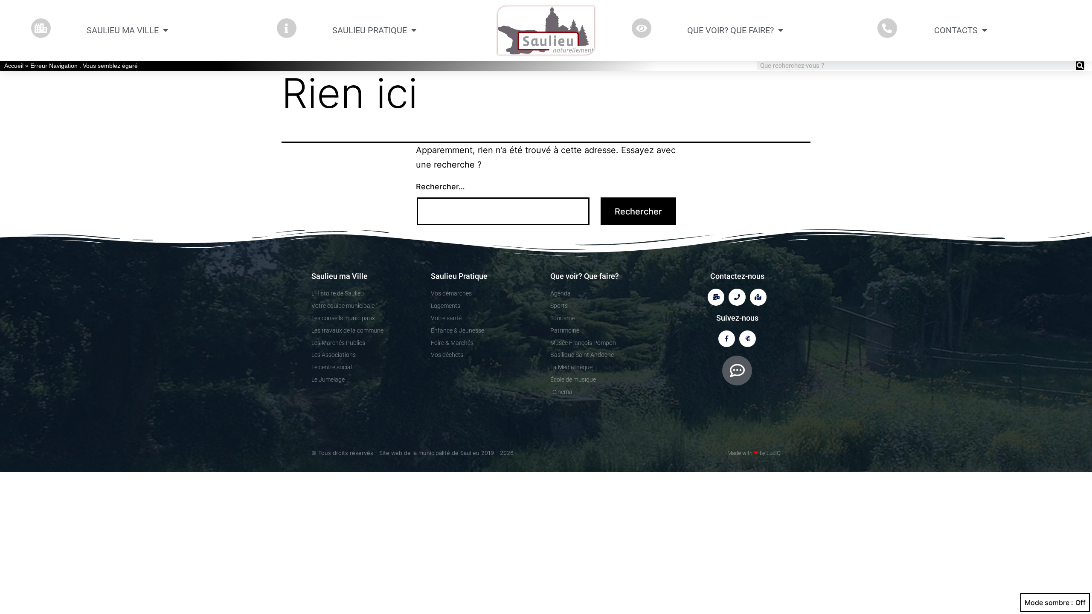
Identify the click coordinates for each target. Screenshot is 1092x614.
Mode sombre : (1049, 602)
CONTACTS (956, 30)
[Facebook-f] (726, 338)
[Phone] (737, 297)
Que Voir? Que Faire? (730, 30)
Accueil (13, 65)
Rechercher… (440, 186)
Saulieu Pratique (369, 30)
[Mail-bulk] (716, 297)
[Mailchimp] (747, 338)
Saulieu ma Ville (123, 30)
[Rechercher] (1080, 65)
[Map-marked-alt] (758, 297)
